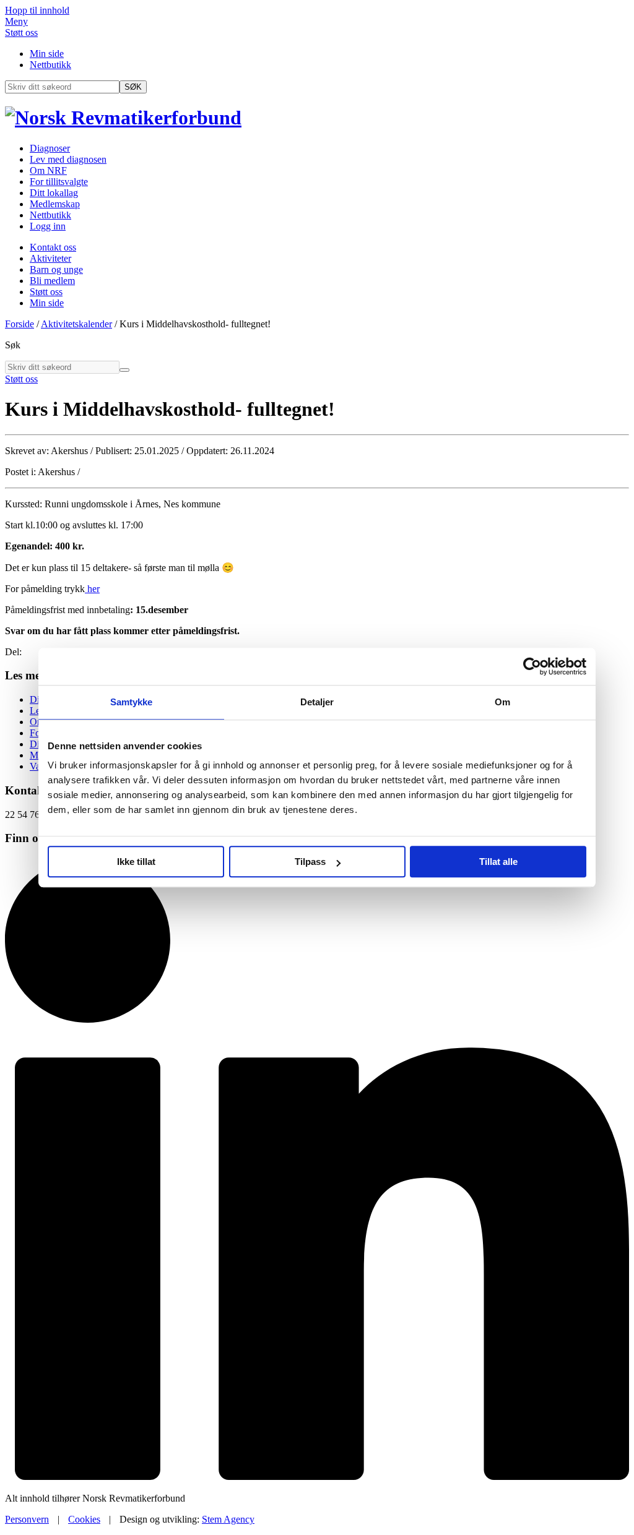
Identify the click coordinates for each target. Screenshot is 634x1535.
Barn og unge (56, 269)
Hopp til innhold (37, 10)
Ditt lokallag (54, 192)
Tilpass (310, 861)
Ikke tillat (136, 861)
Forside (19, 324)
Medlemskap (55, 204)
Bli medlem (52, 280)
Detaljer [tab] (317, 702)
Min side (47, 53)
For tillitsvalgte (59, 181)
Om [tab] (502, 702)
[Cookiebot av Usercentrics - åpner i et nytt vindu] (532, 666)
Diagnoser (50, 148)
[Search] (124, 370)
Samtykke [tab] (131, 702)
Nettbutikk (50, 64)
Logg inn (48, 226)
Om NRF (48, 170)
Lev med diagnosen (68, 159)
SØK (133, 87)
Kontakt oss (53, 247)
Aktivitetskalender (76, 324)
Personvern (27, 1519)
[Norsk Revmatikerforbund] (123, 117)
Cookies (84, 1519)
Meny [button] (16, 21)
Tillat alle (498, 861)
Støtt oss (21, 32)
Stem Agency (228, 1519)
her (92, 588)
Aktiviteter (50, 258)
